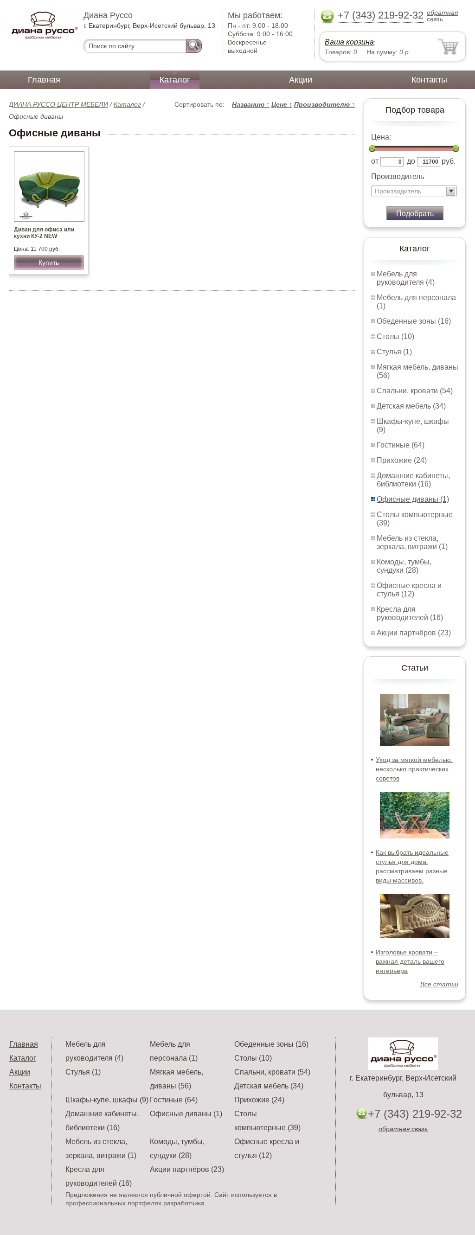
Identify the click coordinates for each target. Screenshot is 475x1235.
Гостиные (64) (400, 445)
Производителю (324, 104)
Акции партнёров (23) (414, 633)
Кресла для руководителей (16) (410, 613)
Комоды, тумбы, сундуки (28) (404, 566)
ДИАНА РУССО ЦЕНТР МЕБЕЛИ (58, 104)
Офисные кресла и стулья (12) (409, 590)
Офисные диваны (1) (413, 499)
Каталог (175, 79)
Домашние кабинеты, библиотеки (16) (413, 480)
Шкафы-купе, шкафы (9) (106, 1100)
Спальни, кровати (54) (415, 391)
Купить (49, 262)
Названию (251, 104)
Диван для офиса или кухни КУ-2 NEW (44, 232)
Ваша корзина (349, 42)
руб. (449, 161)
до (411, 161)
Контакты (429, 79)
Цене (281, 104)
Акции (300, 79)
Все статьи (439, 984)
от (375, 161)
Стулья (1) (394, 352)
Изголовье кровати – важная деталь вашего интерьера (410, 961)
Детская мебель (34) (411, 406)
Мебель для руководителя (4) (406, 278)
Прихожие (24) (402, 460)
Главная (44, 79)
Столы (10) (395, 336)
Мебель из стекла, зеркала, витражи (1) (412, 542)
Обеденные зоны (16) (414, 321)
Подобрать (415, 214)
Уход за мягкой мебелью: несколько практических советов (414, 769)
